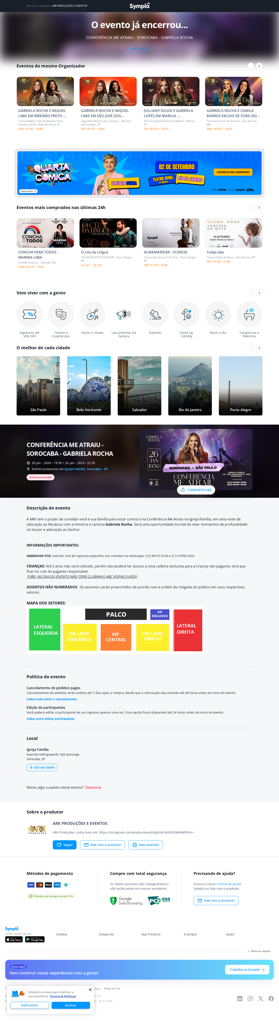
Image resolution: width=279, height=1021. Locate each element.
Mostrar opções (261, 951)
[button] (18, 994)
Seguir (68, 845)
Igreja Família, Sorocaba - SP (86, 469)
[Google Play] (34, 939)
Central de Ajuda (228, 884)
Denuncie (93, 787)
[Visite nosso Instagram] (250, 998)
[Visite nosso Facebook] (271, 998)
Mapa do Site (112, 988)
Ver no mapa (44, 767)
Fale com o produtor (106, 845)
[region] (50, 1000)
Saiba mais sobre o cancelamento (52, 699)
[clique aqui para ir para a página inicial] (139, 6)
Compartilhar (199, 490)
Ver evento (139, 49)
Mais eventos (149, 845)
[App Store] (14, 939)
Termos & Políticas (63, 996)
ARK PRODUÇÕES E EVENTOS (69, 5)
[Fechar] (90, 989)
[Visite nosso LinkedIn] (239, 998)
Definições (29, 1005)
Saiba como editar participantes (51, 719)
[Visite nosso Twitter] (260, 998)
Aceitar (71, 1005)
